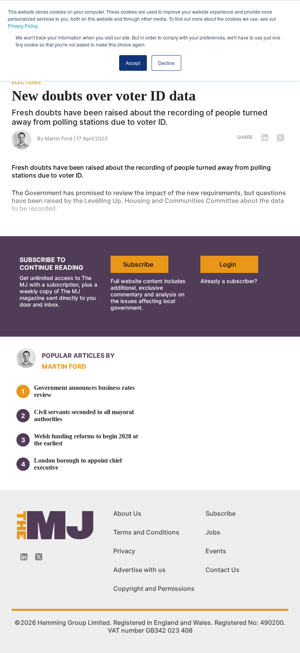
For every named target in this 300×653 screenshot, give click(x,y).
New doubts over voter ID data (104, 96)
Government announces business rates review (84, 391)
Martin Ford (64, 366)
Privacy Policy (22, 25)
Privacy (124, 551)
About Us (127, 513)
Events (215, 551)
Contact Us (222, 570)
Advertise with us (139, 570)
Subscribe (138, 264)
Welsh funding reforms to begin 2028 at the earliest (86, 440)
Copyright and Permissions (154, 588)
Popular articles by (78, 355)
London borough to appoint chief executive (78, 464)
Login (228, 264)
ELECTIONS (26, 82)
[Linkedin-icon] (23, 556)
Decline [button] (166, 62)
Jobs (212, 532)
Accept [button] (133, 62)
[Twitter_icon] (38, 556)
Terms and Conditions (146, 532)
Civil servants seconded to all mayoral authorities (84, 415)
